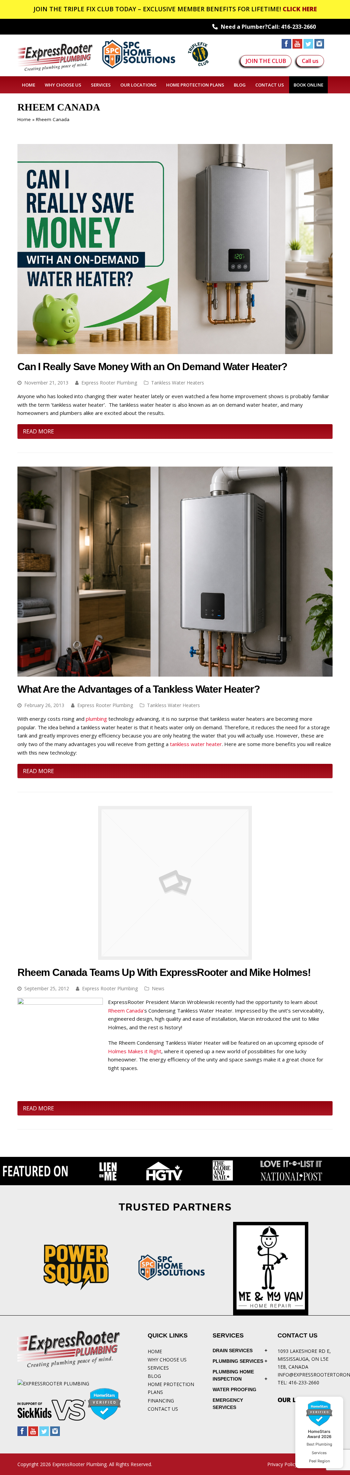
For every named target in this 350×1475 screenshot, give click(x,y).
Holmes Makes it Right (134, 1051)
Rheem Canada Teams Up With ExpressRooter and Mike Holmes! (164, 972)
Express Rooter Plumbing (109, 382)
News (158, 988)
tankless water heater (196, 744)
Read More (38, 431)
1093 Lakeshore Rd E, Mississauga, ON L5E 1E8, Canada (304, 1359)
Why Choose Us (167, 1359)
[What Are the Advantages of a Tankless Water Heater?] (175, 672)
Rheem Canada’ (126, 1010)
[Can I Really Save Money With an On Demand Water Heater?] (175, 349)
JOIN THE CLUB (266, 61)
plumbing (96, 718)
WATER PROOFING (234, 1389)
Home (24, 119)
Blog (154, 1376)
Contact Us (163, 1409)
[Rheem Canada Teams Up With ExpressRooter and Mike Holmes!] (175, 955)
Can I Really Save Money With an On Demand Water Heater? (152, 366)
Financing (161, 1400)
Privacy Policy (282, 1464)
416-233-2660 (298, 26)
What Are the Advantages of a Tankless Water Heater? (138, 689)
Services (158, 1368)
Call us (310, 61)
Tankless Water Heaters (177, 382)
